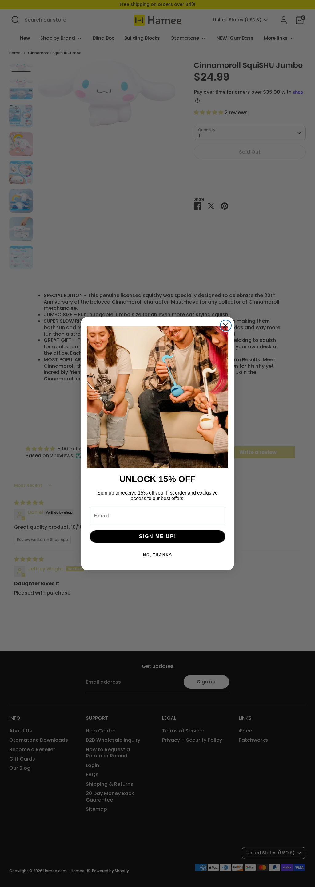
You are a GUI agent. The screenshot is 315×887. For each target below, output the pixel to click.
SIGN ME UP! (157, 536)
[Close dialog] (225, 325)
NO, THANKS (157, 555)
